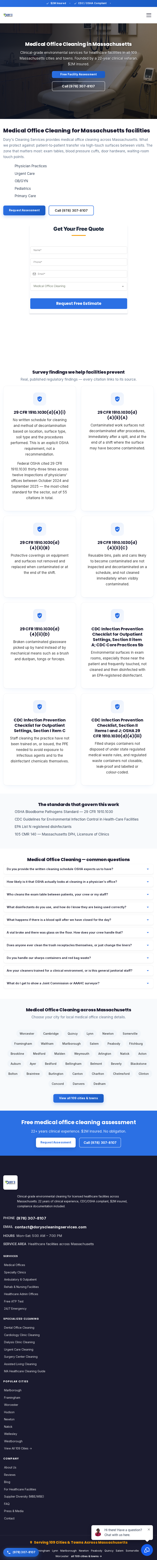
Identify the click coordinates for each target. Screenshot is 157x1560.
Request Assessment (24, 210)
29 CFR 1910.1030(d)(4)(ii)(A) (117, 415)
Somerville (130, 1033)
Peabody (114, 1043)
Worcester (27, 1033)
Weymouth (81, 1053)
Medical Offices (14, 1265)
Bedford (50, 1063)
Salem (94, 1043)
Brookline (17, 1053)
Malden (59, 1053)
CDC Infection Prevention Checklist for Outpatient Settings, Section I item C (40, 725)
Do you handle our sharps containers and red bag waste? (49, 958)
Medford (39, 1053)
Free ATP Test (14, 1301)
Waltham (47, 1043)
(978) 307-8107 (31, 1218)
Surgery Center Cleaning (21, 1356)
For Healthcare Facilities (20, 1489)
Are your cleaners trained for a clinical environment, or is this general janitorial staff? (69, 970)
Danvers (79, 1083)
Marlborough (71, 1043)
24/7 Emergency (15, 1308)
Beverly (116, 1063)
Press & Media (14, 1511)
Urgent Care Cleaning (18, 1349)
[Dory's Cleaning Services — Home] (8, 15)
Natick (124, 1053)
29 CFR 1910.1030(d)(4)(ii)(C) (117, 545)
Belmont (96, 1063)
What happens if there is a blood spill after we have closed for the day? (59, 919)
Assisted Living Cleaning (20, 1364)
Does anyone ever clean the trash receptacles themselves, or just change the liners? (69, 945)
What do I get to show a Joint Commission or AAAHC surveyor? (53, 983)
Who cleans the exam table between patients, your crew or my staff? (57, 894)
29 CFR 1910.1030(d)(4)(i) (39, 412)
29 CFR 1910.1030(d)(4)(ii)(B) (39, 545)
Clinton (144, 1073)
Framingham (23, 1043)
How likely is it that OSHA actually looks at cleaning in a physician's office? (62, 881)
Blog (7, 1482)
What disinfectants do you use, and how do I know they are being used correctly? (66, 907)
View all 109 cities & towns (78, 1098)
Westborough (13, 1441)
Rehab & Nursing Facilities (21, 1287)
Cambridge (51, 1033)
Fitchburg (136, 1043)
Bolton (13, 1073)
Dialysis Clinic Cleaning (19, 1342)
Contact (9, 1518)
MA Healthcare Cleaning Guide (24, 1371)
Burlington (56, 1073)
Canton (77, 1073)
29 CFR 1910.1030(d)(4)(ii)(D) (39, 631)
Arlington (104, 1053)
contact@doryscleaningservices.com (50, 1227)
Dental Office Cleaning (19, 1327)
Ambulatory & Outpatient (20, 1279)
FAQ (7, 1504)
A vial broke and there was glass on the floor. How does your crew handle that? (65, 932)
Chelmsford (121, 1073)
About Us (10, 1467)
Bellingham (73, 1063)
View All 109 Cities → (18, 1448)
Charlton (98, 1073)
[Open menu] (149, 15)
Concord (58, 1083)
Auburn (16, 1063)
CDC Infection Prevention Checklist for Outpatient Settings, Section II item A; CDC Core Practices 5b (117, 637)
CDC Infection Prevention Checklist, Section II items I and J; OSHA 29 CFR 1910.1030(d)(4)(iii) (117, 728)
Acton (142, 1053)
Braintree (33, 1073)
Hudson (9, 1412)
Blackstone (139, 1063)
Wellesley (10, 1434)
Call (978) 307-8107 (78, 86)
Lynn (90, 1033)
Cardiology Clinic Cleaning (22, 1335)
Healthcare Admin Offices (21, 1294)
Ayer (33, 1063)
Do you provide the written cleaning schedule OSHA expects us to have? (60, 869)
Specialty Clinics (15, 1272)
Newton (108, 1033)
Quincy (73, 1033)
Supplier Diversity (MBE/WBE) (24, 1496)
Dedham (99, 1083)
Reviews (10, 1474)
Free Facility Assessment (78, 74)
